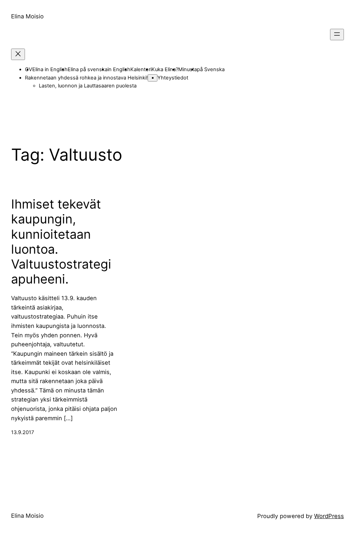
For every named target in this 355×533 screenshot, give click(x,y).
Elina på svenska (87, 69)
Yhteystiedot (172, 78)
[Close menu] (18, 54)
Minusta (187, 69)
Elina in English (50, 69)
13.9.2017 (22, 432)
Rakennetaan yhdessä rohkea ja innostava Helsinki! (86, 78)
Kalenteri (140, 69)
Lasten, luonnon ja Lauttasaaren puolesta (88, 86)
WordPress (329, 516)
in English (118, 69)
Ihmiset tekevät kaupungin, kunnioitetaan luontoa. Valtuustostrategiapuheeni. (61, 242)
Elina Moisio (27, 16)
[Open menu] (337, 34)
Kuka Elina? (164, 69)
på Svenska (211, 69)
